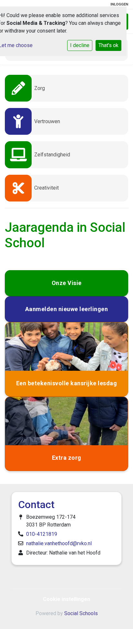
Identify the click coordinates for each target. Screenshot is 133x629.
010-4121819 (41, 534)
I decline (79, 45)
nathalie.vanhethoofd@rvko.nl (59, 543)
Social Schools (81, 613)
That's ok (108, 45)
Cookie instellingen (66, 599)
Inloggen (119, 4)
